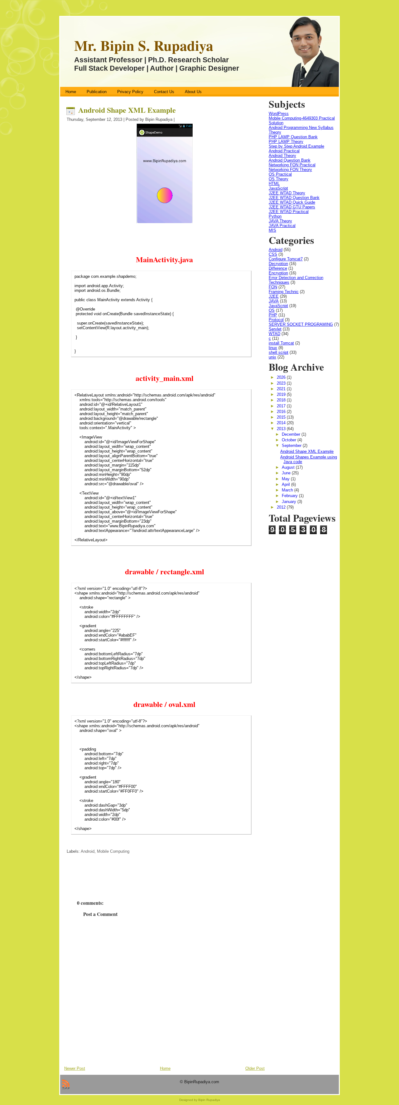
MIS (272, 230)
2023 (282, 383)
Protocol (276, 319)
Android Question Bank (289, 160)
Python (275, 216)
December (291, 434)
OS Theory (278, 179)
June (287, 473)
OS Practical (280, 174)
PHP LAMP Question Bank (293, 137)
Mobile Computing (113, 851)
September (292, 445)
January (289, 501)
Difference (278, 268)
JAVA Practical (282, 225)
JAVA (274, 301)
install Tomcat (281, 343)
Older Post (255, 1068)
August (289, 467)
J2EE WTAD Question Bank (294, 197)
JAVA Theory (280, 221)
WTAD (274, 333)
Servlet (275, 329)
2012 (282, 507)
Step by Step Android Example (296, 146)
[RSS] (66, 1084)
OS (272, 310)
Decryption (278, 263)
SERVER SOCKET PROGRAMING (301, 324)
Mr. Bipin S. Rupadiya (143, 45)
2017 (282, 406)
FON (273, 287)
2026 (282, 377)
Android (87, 851)
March (288, 490)
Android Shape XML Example (127, 109)
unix (272, 357)
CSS (273, 254)
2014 (282, 422)
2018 (282, 400)
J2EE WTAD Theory (287, 193)
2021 (282, 389)
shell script (278, 352)
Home (165, 1068)
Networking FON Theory (290, 169)
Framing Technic (284, 291)
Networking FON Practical (292, 165)
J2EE (274, 296)
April (286, 484)
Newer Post (74, 1068)
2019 (282, 394)
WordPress (279, 113)
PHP (273, 315)
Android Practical (284, 151)
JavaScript (278, 188)
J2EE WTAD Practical (289, 211)
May (286, 479)
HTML (274, 183)
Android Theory (282, 155)
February (290, 495)
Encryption (278, 273)
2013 (282, 428)
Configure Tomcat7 (286, 259)
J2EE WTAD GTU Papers (292, 207)
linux (273, 347)
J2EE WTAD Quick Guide (292, 202)
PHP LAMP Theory (286, 141)
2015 (282, 417)
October (289, 440)
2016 (282, 411)
